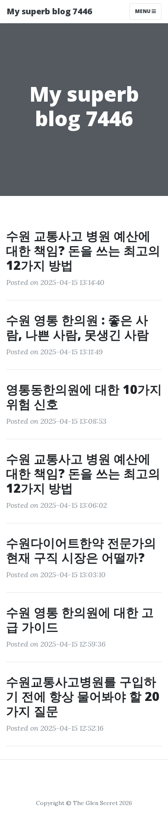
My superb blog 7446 (49, 11)
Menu (143, 11)
